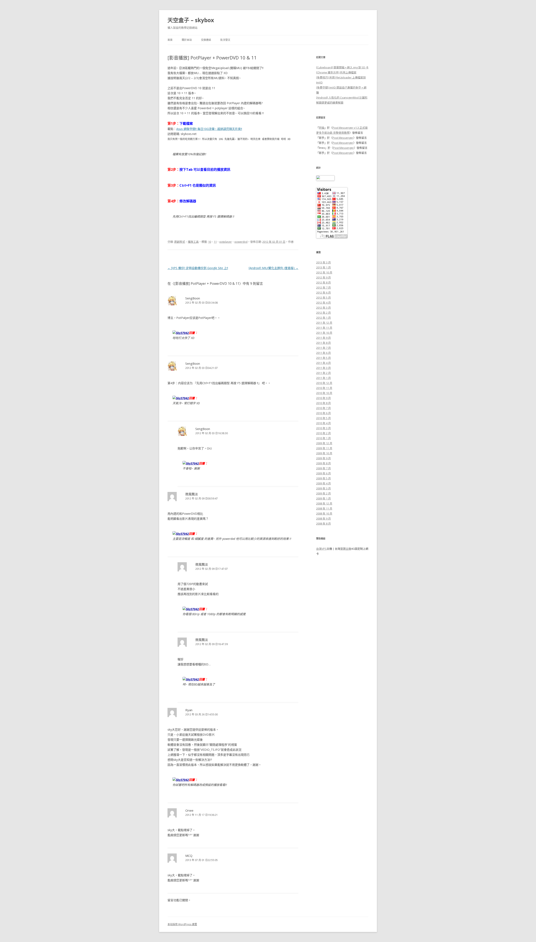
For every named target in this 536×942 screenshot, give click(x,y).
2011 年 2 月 (323, 373)
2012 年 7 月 (323, 287)
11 (215, 242)
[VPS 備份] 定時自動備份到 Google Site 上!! (198, 268)
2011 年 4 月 (323, 363)
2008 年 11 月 (324, 508)
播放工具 (193, 242)
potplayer (225, 242)
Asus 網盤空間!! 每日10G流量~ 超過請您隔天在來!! (209, 129)
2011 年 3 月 (323, 368)
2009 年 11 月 (324, 448)
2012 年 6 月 (323, 292)
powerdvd (240, 242)
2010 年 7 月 (323, 408)
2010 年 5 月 (323, 418)
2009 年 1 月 (323, 498)
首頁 (170, 40)
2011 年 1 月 (323, 378)
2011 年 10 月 (324, 333)
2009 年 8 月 (323, 463)
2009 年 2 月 (323, 493)
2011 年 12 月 (324, 323)
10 (209, 242)
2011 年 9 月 (323, 338)
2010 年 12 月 (324, 383)
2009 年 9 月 (323, 458)
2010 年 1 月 (323, 438)
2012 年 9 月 (323, 277)
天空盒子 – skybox (191, 20)
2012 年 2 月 (323, 312)
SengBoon (192, 298)
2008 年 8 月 (323, 523)
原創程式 (179, 242)
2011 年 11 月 (324, 328)
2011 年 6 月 (323, 353)
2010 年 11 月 (324, 388)
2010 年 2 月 (323, 433)
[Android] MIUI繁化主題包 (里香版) (273, 268)
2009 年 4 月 (323, 483)
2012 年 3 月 (323, 307)
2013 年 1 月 (323, 267)
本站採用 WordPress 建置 (182, 924)
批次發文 (225, 40)
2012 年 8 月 (323, 282)
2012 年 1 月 (323, 318)
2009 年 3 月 (323, 488)
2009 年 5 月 (323, 478)
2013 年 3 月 (323, 262)
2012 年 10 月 (324, 272)
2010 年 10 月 (324, 393)
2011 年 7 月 (323, 348)
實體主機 (345, 549)
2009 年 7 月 (323, 468)
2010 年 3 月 (323, 428)
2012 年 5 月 (323, 297)
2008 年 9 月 (323, 518)
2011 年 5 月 (323, 358)
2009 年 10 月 (324, 453)
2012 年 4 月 (323, 302)
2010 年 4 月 (323, 423)
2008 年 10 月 (324, 513)
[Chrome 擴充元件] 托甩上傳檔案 (336, 72)
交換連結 (206, 40)
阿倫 (321, 128)
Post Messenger (342, 138)
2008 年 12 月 (324, 503)
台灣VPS (321, 549)
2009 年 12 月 (324, 443)
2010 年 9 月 (323, 398)
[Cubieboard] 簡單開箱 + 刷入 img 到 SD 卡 (342, 67)
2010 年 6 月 (323, 413)
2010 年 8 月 (323, 403)
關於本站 (187, 40)
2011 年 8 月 (323, 343)
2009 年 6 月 (323, 473)
